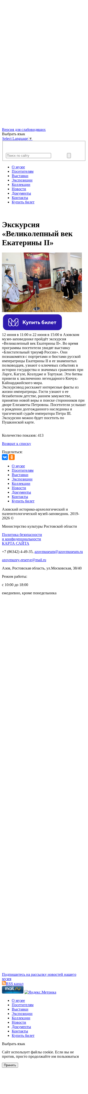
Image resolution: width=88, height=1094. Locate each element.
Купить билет (23, 202)
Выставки (20, 176)
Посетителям (22, 171)
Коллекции (21, 184)
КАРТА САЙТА (15, 543)
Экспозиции (22, 180)
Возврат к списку (16, 444)
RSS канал (14, 984)
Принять (10, 1065)
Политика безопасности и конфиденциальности (22, 537)
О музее (18, 167)
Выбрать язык (13, 1044)
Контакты (20, 198)
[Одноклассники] (12, 457)
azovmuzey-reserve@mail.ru (24, 560)
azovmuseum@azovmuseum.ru (58, 552)
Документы (21, 193)
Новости (19, 189)
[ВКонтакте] (5, 457)
